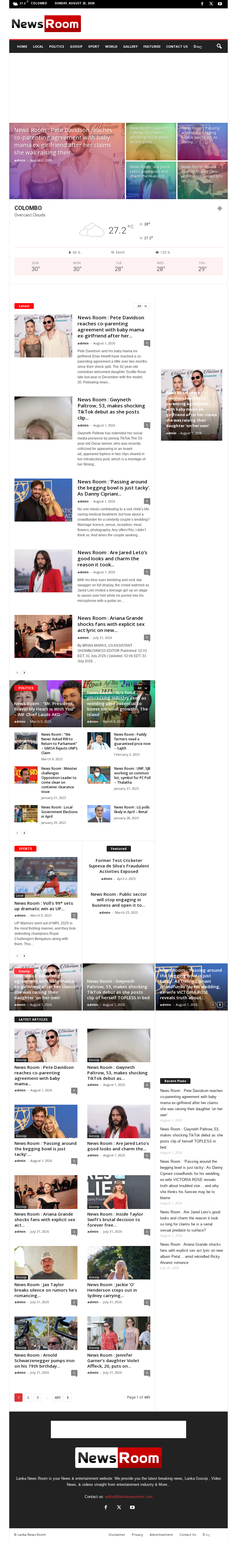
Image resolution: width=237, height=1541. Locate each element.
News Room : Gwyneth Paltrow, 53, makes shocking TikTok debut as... (117, 1072)
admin (19, 160)
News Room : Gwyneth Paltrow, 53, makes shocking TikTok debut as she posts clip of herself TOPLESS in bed (118, 989)
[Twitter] (211, 4)
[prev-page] (17, 673)
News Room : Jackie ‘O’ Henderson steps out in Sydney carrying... (112, 1290)
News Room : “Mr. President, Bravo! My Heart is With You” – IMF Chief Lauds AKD (44, 708)
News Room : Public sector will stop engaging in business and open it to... (119, 899)
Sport (93, 46)
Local (38, 46)
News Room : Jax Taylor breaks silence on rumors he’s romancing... (45, 1290)
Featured (151, 46)
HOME (22, 46)
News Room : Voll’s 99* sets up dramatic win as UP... (43, 905)
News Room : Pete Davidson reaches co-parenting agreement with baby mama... (44, 1075)
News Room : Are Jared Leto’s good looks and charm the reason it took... (112, 558)
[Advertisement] (154, 23)
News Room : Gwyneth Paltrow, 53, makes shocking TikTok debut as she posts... (149, 134)
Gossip (76, 46)
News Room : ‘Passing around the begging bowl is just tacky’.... (45, 1148)
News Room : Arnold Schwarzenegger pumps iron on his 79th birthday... (44, 1360)
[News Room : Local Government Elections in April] (26, 813)
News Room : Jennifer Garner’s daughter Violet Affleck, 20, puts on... (113, 1360)
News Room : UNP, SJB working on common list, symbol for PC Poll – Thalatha (132, 775)
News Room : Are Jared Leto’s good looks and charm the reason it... (150, 171)
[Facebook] (202, 4)
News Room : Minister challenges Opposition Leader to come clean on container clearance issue (59, 780)
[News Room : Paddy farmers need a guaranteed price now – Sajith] (98, 741)
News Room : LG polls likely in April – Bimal (132, 809)
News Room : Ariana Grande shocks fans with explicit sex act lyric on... (202, 173)
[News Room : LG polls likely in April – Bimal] (98, 813)
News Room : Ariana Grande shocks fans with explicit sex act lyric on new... (111, 624)
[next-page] (24, 673)
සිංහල (198, 46)
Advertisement (161, 1534)
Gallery (130, 46)
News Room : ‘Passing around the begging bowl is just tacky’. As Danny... (200, 134)
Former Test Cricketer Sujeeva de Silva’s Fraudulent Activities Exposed (119, 865)
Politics (56, 46)
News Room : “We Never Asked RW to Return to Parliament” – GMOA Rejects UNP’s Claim (59, 743)
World (111, 46)
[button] (219, 46)
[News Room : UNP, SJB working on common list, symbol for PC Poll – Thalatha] (98, 775)
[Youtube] (219, 4)
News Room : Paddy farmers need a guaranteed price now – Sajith (132, 741)
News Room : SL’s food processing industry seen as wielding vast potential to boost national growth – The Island (117, 703)
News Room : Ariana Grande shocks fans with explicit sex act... (44, 1219)
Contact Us (177, 46)
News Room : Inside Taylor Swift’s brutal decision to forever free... (115, 1219)
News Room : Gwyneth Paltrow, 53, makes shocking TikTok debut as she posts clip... (111, 408)
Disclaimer (117, 1534)
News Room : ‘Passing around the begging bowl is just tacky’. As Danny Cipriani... (113, 487)
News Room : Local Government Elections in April (59, 812)
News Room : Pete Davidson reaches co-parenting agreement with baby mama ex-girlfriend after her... (110, 326)
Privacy (137, 1534)
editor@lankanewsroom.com (129, 1496)
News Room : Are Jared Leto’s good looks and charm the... (118, 1145)
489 (57, 1397)
